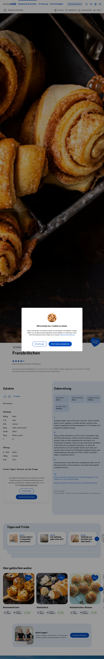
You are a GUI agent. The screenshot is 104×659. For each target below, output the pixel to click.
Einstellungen (39, 344)
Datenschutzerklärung (67, 335)
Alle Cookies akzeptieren (60, 344)
